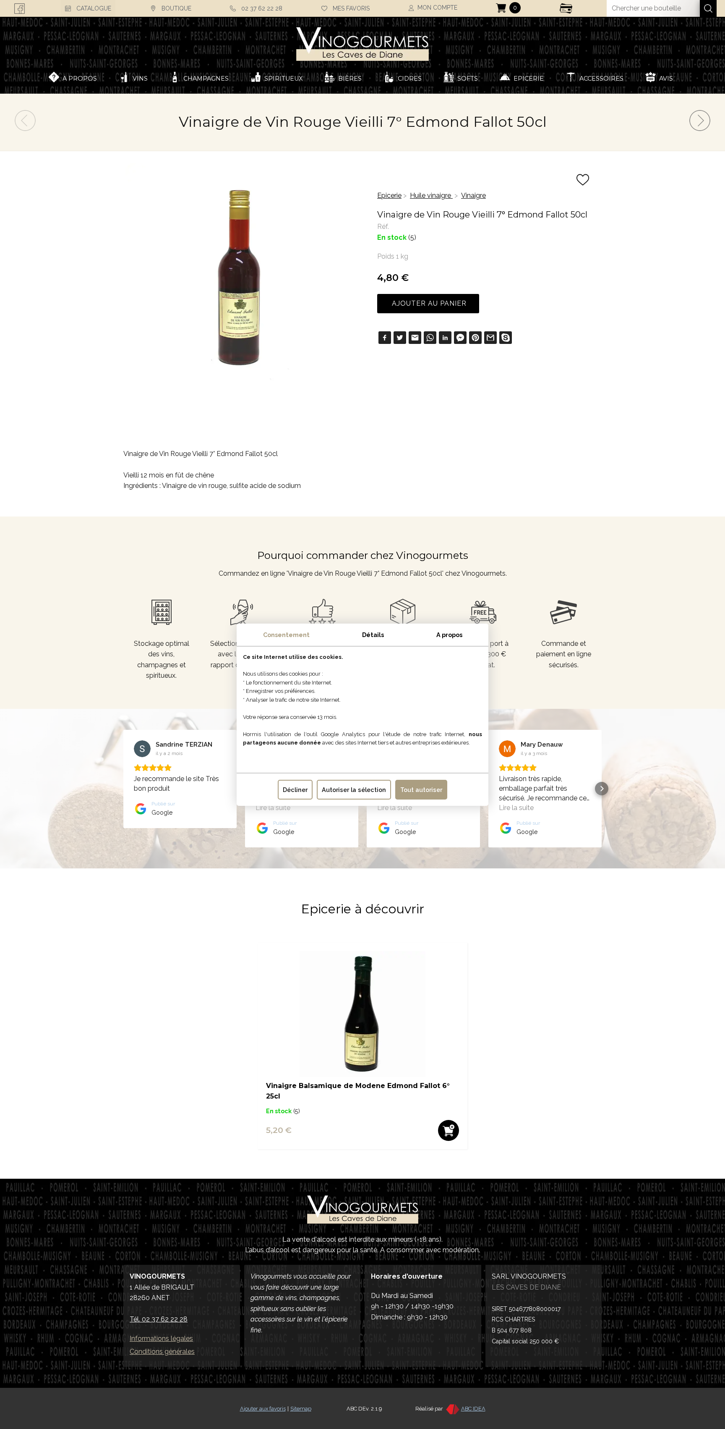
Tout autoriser (421, 789)
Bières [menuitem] (350, 78)
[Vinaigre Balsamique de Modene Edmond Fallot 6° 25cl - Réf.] (362, 1075)
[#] (362, 1210)
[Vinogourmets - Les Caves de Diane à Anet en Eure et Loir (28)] (362, 40)
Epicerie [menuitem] (529, 78)
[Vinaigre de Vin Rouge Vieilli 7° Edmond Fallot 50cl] (25, 129)
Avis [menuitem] (666, 78)
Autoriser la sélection (354, 789)
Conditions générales (162, 1352)
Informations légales (161, 1338)
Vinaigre (473, 195)
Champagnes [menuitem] (206, 78)
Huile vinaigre (431, 195)
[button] (123, 788)
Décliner (295, 789)
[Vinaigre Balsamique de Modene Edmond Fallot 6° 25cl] (699, 129)
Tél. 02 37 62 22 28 (159, 1319)
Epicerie (389, 195)
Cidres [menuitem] (410, 78)
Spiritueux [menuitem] (283, 78)
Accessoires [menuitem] (601, 78)
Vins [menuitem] (140, 78)
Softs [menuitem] (467, 78)
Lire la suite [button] (273, 808)
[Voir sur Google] (142, 748)
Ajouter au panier (428, 303)
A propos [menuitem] (80, 78)
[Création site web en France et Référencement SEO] (452, 1408)
